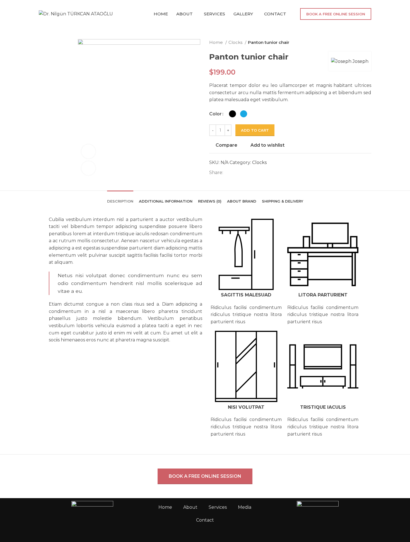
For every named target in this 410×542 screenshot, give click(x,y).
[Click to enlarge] (88, 168)
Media (244, 507)
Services (218, 507)
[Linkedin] (301, 526)
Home (216, 42)
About (190, 507)
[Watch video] (88, 151)
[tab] (120, 197)
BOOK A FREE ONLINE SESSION (335, 14)
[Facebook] (271, 526)
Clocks (235, 42)
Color (215, 114)
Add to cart (255, 130)
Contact (205, 520)
